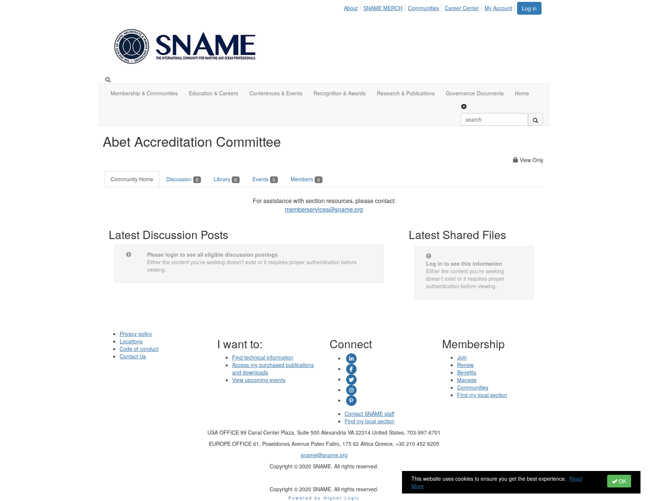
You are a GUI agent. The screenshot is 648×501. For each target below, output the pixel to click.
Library (225, 179)
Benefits (466, 372)
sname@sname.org (324, 455)
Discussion (182, 179)
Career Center (462, 8)
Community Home (132, 179)
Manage (467, 380)
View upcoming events (258, 380)
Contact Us (133, 356)
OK (621, 481)
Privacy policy (136, 333)
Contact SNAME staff (369, 413)
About (351, 8)
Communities (423, 8)
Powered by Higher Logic (324, 498)
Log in (529, 8)
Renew (465, 365)
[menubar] (430, 7)
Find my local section (369, 421)
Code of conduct (139, 348)
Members (305, 179)
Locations (131, 341)
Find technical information (262, 357)
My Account (498, 8)
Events (263, 179)
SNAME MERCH (382, 8)
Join (462, 357)
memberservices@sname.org (324, 209)
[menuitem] (353, 7)
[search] (535, 119)
